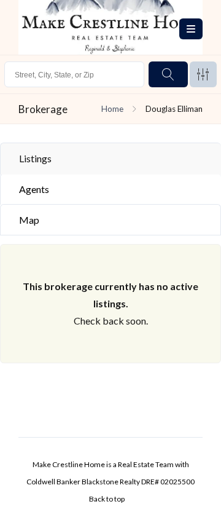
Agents (34, 189)
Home (112, 109)
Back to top (107, 498)
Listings (35, 158)
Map (29, 220)
